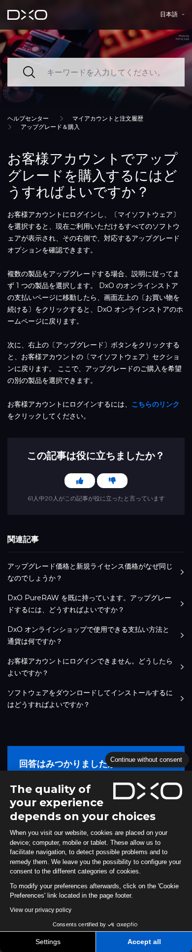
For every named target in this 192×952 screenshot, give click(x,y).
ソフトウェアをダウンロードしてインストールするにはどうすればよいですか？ (90, 698)
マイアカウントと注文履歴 (107, 118)
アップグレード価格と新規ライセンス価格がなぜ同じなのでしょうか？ (90, 572)
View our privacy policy (40, 910)
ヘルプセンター (28, 118)
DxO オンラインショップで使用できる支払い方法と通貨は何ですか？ (88, 635)
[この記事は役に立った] (79, 480)
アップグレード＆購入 (50, 126)
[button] (172, 14)
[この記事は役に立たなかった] (112, 480)
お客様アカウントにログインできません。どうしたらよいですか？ (90, 667)
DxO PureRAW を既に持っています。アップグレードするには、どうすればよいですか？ (89, 603)
